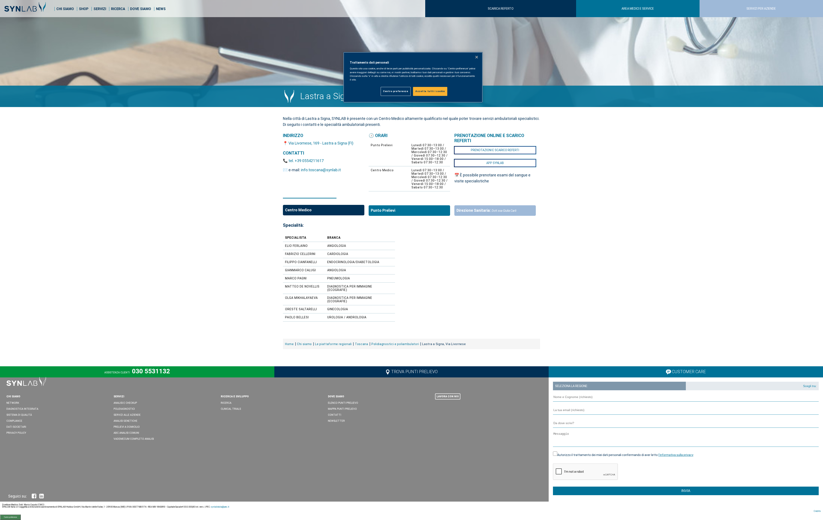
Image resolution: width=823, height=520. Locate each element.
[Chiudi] (476, 57)
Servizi (99, 9)
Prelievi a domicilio (127, 426)
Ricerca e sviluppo (235, 396)
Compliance (14, 420)
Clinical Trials (231, 408)
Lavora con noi (448, 396)
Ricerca (118, 9)
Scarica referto (501, 8)
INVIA (685, 491)
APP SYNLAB (495, 163)
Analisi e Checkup (125, 402)
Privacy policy (16, 432)
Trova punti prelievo (414, 371)
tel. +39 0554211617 (306, 160)
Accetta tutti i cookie (430, 91)
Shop (84, 9)
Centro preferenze (10, 517)
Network (12, 402)
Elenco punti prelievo (343, 402)
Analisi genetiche (125, 420)
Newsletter (336, 420)
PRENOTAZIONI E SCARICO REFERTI (495, 150)
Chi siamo (65, 9)
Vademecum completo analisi (134, 438)
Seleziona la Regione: (571, 386)
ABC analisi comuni (126, 432)
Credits (817, 511)
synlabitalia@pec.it (220, 507)
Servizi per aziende (761, 8)
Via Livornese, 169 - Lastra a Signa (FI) (320, 143)
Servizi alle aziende (127, 414)
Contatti (334, 414)
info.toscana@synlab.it (321, 170)
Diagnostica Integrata (22, 408)
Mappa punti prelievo (342, 408)
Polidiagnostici (124, 408)
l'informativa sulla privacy (675, 455)
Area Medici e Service (638, 8)
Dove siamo (140, 9)
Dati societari (16, 426)
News (161, 9)
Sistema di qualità (19, 414)
